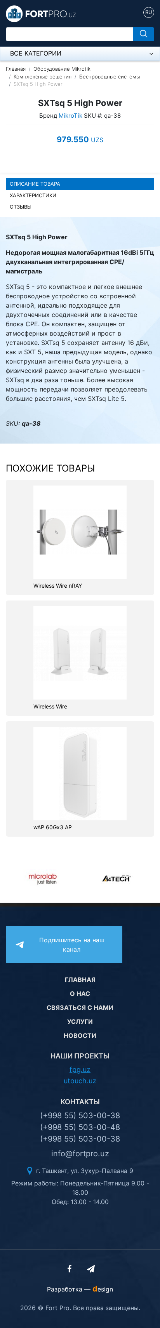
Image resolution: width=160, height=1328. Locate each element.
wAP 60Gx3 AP (52, 827)
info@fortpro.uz (80, 1153)
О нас (80, 993)
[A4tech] (117, 878)
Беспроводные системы (109, 76)
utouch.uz (80, 1081)
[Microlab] (43, 878)
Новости (80, 1035)
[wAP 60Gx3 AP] (80, 773)
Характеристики (33, 195)
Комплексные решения (42, 76)
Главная (16, 69)
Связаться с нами (80, 1007)
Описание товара (35, 184)
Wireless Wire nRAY (57, 586)
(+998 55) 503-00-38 (80, 1115)
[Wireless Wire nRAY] (80, 532)
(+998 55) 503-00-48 (80, 1127)
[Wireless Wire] (80, 652)
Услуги (80, 1021)
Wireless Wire (50, 706)
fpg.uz (80, 1069)
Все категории (35, 53)
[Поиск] (143, 34)
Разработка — (80, 1289)
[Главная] (41, 13)
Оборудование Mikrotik (61, 69)
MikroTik (70, 115)
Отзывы (20, 207)
